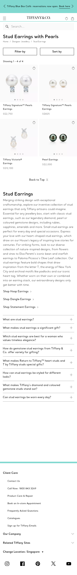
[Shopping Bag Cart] (72, 18)
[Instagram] (8, 563)
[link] (38, 319)
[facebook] (23, 563)
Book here (64, 6)
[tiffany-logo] (38, 18)
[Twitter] (54, 563)
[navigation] (4, 18)
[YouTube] (69, 563)
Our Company (12, 534)
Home (5, 41)
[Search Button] (7, 26)
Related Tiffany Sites (16, 542)
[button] (4, 18)
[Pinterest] (38, 563)
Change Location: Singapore (21, 551)
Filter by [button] (20, 51)
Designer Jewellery (21, 41)
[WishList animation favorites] (66, 18)
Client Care (10, 473)
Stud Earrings (39, 41)
